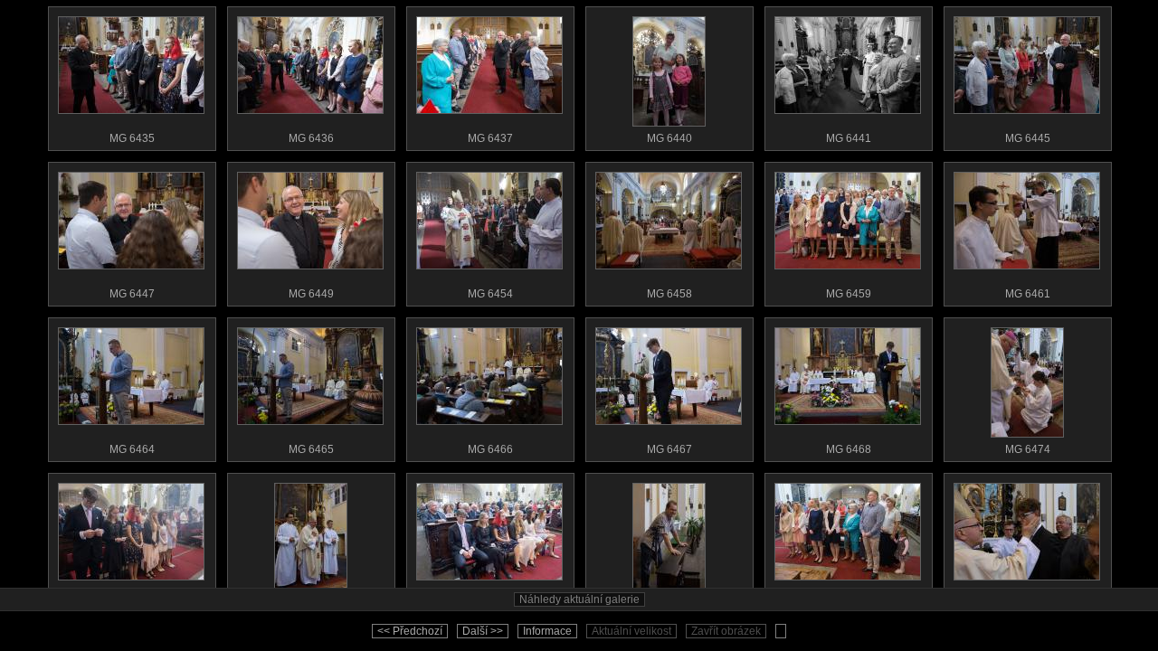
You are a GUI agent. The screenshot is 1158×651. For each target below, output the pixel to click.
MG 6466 (490, 449)
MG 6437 (490, 138)
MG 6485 (669, 605)
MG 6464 (132, 449)
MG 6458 (669, 294)
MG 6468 (848, 449)
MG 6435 (132, 138)
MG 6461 (1027, 294)
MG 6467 (669, 449)
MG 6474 (1027, 449)
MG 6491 (848, 605)
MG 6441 (848, 138)
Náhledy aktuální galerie (579, 599)
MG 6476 (132, 605)
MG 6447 (132, 294)
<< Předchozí (409, 631)
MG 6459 (848, 294)
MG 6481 (311, 605)
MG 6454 (490, 294)
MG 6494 (1027, 605)
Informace (547, 631)
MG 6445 (1027, 138)
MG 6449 (311, 294)
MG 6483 (490, 605)
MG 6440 (669, 138)
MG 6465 (311, 449)
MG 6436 (311, 138)
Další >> (482, 631)
